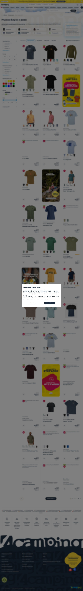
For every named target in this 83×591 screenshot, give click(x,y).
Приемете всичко (50, 302)
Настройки (31, 302)
